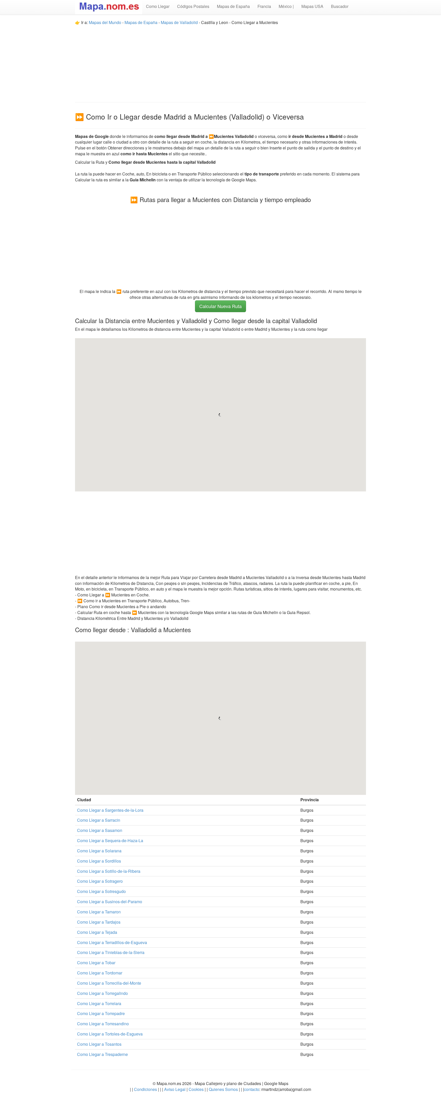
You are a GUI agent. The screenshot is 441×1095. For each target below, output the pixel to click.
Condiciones (145, 1089)
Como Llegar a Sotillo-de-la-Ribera (108, 871)
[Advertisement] (220, 61)
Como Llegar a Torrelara (99, 1003)
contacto (251, 1089)
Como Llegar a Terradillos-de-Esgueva (112, 942)
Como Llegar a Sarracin (98, 820)
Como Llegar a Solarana (99, 851)
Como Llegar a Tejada (97, 932)
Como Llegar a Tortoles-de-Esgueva (110, 1034)
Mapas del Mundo (105, 22)
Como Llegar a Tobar (96, 963)
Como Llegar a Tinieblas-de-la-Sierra (110, 952)
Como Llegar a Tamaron (99, 912)
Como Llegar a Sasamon (99, 830)
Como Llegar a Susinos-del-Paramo (109, 901)
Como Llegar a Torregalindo (102, 993)
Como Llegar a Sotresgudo (101, 891)
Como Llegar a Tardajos (98, 922)
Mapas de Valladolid (179, 22)
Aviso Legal (175, 1089)
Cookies (197, 1089)
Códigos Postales (193, 6)
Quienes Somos (223, 1089)
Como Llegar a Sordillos (99, 861)
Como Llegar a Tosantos (99, 1044)
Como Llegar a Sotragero (100, 881)
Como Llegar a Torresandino (103, 1024)
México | (286, 6)
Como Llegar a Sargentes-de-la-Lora (110, 810)
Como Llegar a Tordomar (99, 973)
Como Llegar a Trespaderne (102, 1054)
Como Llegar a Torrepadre (101, 1013)
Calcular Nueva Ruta (220, 306)
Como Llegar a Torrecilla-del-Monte (109, 983)
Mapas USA (312, 6)
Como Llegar (157, 6)
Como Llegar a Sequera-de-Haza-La (110, 840)
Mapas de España (233, 6)
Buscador (339, 6)
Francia (264, 6)
